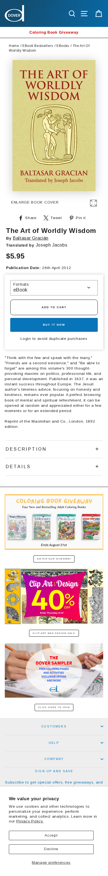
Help (54, 742)
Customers (54, 726)
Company (54, 758)
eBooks (62, 46)
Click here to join (54, 707)
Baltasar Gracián (30, 238)
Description (26, 449)
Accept (51, 835)
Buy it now (54, 324)
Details (18, 466)
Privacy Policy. (29, 821)
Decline (51, 849)
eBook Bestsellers (37, 46)
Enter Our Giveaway (54, 559)
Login (25, 339)
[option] (54, 32)
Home (14, 46)
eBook (20, 289)
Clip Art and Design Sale (54, 633)
